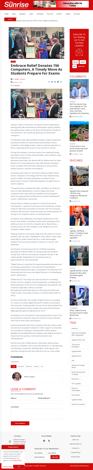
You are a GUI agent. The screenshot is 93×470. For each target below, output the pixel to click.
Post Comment (20, 423)
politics (50, 14)
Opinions (72, 102)
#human (36, 366)
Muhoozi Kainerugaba (76, 389)
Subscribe (81, 66)
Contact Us (75, 448)
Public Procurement (78, 404)
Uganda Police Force (78, 340)
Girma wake (76, 395)
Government (74, 308)
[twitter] (55, 81)
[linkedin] (57, 81)
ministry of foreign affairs (78, 366)
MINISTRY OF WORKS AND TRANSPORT (79, 334)
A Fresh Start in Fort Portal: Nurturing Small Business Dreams (79, 148)
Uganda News (76, 351)
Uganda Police (76, 356)
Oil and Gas (75, 379)
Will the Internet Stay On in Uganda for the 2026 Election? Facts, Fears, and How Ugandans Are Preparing (79, 108)
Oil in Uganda (76, 384)
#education (21, 366)
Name (14, 398)
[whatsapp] (60, 81)
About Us (75, 440)
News (71, 188)
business (22, 14)
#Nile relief (29, 366)
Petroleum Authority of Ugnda (78, 373)
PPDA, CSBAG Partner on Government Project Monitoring (79, 312)
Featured (75, 328)
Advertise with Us (76, 444)
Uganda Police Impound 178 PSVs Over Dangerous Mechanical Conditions (40, 21)
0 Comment (16, 85)
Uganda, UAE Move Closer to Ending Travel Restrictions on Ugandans (79, 234)
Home (6, 14)
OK (19, 467)
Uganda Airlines (77, 400)
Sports (59, 14)
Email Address (44, 398)
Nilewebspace (84, 466)
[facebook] (52, 81)
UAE (73, 361)
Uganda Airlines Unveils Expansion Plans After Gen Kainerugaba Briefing (79, 274)
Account (77, 14)
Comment (15, 407)
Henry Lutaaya (20, 79)
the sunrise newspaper (76, 346)
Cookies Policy (75, 452)
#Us (42, 366)
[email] (49, 81)
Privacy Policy (75, 457)
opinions (40, 14)
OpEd (31, 14)
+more (67, 14)
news (14, 14)
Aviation (72, 268)
